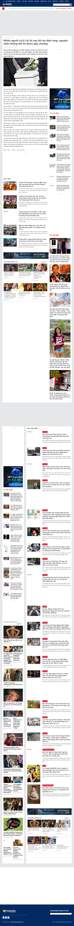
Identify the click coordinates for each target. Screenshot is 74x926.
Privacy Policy (11, 914)
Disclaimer (25, 914)
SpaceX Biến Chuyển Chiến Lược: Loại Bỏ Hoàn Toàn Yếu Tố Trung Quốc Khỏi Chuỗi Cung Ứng (16, 538)
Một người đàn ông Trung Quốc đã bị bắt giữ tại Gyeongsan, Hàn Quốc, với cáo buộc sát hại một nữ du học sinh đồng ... (56, 474)
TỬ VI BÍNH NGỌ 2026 (10, 1)
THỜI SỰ (19, 1)
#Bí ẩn (8, 150)
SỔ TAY (49, 1)
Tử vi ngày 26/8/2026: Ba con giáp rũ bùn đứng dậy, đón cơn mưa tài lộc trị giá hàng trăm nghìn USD (55, 770)
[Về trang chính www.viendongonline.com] (3, 1)
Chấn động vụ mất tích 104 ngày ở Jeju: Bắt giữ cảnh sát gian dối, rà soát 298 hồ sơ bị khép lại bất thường (63, 137)
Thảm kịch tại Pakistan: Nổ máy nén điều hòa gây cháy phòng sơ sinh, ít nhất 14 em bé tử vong (54, 563)
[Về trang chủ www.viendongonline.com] (7, 4)
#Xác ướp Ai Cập (20, 150)
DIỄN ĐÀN (36, 1)
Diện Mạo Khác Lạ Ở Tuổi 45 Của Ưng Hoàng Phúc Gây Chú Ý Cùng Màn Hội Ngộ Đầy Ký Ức (55, 789)
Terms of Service (19, 914)
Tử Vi (44, 765)
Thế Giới (45, 432)
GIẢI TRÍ (67, 1)
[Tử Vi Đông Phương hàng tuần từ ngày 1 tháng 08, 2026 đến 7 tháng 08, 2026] (6, 594)
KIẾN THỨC (55, 1)
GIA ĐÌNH (61, 1)
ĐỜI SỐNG (30, 1)
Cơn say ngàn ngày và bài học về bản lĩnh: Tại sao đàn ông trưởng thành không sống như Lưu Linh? (55, 675)
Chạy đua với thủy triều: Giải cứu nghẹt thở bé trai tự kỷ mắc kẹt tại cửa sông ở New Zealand (56, 484)
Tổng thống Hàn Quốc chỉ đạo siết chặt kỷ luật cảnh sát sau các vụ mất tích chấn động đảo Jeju (55, 579)
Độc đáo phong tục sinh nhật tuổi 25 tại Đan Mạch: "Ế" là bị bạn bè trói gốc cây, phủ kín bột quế (56, 705)
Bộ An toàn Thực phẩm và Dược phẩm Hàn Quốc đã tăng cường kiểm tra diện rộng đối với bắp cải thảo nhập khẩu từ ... (56, 442)
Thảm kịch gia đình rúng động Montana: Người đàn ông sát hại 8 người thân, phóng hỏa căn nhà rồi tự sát (63, 157)
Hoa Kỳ (44, 448)
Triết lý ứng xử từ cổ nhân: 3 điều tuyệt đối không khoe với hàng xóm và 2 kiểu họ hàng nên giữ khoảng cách (32, 213)
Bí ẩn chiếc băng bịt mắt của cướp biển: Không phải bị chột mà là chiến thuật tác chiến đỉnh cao (56, 532)
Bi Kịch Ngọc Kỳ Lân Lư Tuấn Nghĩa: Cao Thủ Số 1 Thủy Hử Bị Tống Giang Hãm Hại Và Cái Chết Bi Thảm (55, 661)
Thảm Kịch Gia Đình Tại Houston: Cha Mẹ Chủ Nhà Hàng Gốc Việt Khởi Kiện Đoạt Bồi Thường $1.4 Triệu (16, 586)
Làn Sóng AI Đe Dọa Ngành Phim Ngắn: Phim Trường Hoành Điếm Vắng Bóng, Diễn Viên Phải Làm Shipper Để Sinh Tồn (56, 627)
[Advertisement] (37, 23)
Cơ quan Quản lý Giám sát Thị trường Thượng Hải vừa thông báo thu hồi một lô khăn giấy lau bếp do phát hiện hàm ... (56, 522)
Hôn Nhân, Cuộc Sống (48, 749)
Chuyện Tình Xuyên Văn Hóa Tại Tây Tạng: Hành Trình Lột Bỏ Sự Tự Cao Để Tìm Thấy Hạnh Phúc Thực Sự (32, 198)
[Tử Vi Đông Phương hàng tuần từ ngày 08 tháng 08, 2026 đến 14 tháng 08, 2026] (6, 506)
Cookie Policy (5, 914)
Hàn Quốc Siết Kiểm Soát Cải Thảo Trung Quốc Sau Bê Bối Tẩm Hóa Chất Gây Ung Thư (55, 436)
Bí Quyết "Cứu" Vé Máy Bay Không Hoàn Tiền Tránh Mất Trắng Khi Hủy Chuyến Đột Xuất (16, 527)
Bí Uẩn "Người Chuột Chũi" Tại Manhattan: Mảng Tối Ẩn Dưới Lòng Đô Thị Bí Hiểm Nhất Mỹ (55, 611)
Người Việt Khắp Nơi (48, 785)
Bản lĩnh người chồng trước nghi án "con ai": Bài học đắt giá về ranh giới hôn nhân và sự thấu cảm (55, 754)
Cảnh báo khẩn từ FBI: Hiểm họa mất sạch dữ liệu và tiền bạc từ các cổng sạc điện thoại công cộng (33, 8)
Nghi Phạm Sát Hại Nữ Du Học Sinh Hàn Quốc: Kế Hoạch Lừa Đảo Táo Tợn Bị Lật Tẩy (56, 468)
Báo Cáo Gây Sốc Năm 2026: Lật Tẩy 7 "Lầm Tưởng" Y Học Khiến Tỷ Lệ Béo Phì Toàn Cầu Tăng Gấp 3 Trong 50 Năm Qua (60, 312)
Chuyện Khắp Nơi (8, 37)
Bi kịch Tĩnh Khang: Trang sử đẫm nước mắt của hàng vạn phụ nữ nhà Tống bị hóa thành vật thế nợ (33, 184)
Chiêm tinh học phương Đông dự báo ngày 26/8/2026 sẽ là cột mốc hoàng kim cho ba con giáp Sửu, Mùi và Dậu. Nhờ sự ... (56, 776)
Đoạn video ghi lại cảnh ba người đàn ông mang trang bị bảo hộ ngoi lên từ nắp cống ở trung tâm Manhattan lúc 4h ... (56, 617)
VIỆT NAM (24, 1)
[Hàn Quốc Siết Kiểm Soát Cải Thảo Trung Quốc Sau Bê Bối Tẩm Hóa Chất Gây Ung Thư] (52, 176)
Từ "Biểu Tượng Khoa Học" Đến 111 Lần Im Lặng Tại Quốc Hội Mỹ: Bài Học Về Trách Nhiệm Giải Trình (16, 517)
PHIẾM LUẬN (43, 1)
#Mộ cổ (13, 150)
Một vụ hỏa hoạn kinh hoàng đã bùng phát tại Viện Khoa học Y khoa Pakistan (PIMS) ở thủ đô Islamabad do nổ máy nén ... (56, 569)
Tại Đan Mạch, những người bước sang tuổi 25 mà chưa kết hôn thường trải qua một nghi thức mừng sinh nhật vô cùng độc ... (56, 711)
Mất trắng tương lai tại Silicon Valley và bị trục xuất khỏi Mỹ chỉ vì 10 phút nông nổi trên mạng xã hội (16, 560)
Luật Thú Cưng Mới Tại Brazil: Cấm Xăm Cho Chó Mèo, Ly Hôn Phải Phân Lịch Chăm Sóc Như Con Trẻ (56, 721)
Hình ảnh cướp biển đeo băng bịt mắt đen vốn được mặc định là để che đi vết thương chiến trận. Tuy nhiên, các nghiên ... (56, 538)
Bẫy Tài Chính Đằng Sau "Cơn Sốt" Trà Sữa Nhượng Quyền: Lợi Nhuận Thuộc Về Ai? (32, 227)
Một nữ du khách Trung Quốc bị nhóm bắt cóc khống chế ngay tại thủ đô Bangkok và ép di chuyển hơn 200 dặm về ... (56, 651)
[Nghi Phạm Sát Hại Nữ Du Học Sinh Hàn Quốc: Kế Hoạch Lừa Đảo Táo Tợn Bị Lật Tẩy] (52, 185)
